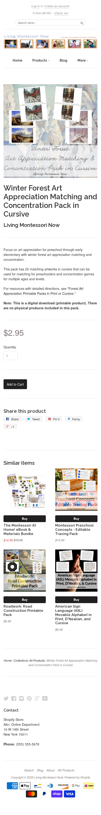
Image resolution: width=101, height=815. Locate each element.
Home (17, 60)
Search (29, 770)
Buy (24, 518)
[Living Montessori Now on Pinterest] (29, 698)
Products (40, 60)
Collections (21, 660)
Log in (35, 6)
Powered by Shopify (77, 777)
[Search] (82, 22)
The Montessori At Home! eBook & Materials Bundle (20, 529)
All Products (37, 660)
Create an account (57, 6)
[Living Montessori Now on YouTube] (45, 698)
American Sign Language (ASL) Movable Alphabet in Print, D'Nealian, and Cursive (73, 614)
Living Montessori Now (32, 225)
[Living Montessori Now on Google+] (37, 698)
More (82, 60)
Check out (61, 13)
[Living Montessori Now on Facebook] (13, 698)
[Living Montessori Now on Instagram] (21, 698)
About (50, 770)
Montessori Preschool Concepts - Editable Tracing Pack (74, 529)
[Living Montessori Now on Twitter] (6, 698)
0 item (42, 13)
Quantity (10, 347)
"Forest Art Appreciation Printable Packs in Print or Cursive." (43, 291)
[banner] (50, 42)
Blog (63, 60)
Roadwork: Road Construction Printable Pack (23, 610)
